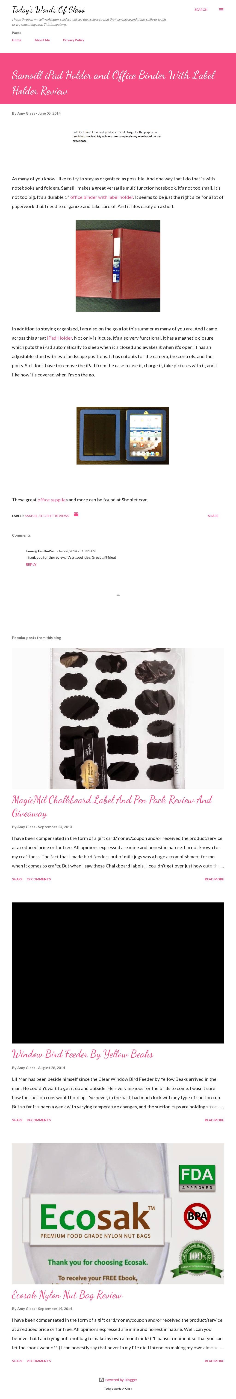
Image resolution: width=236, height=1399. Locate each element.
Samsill (31, 516)
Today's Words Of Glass (48, 9)
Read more (214, 879)
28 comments (39, 1361)
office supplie (52, 499)
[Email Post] (76, 516)
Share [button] (213, 516)
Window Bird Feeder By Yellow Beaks (82, 1054)
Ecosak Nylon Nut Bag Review (67, 1295)
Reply (31, 564)
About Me (42, 40)
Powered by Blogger (120, 1380)
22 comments (39, 879)
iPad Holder (59, 338)
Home (16, 40)
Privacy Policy (73, 40)
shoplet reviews (54, 516)
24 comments (39, 1120)
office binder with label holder (101, 197)
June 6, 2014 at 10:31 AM (77, 551)
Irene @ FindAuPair (40, 551)
